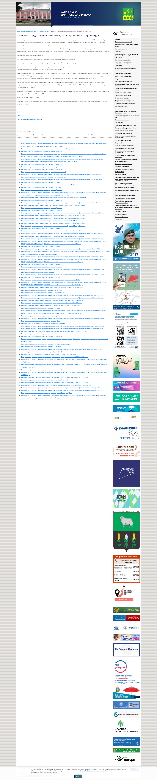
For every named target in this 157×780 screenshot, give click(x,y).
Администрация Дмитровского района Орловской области (33, 15)
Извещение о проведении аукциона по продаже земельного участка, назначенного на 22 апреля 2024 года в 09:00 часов (52, 300)
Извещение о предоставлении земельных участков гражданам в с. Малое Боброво (43, 323)
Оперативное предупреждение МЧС (125, 103)
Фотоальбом (118, 219)
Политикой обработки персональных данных (92, 771)
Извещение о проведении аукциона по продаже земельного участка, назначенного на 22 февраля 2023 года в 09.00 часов (53, 231)
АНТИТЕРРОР (119, 172)
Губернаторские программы (123, 164)
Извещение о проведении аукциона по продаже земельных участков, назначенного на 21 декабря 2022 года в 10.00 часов (53, 226)
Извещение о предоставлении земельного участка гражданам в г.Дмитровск (41, 264)
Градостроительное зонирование (124, 145)
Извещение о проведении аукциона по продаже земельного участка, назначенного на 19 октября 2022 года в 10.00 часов (53, 205)
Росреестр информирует (122, 98)
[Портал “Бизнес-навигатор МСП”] (126, 709)
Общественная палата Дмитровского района (125, 89)
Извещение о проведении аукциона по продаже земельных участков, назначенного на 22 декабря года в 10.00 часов (52, 287)
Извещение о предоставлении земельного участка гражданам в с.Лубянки (40, 167)
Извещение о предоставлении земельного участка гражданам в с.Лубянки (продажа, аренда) (45, 344)
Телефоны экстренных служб (123, 42)
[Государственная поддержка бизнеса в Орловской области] (126, 698)
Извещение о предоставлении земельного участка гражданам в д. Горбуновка (41, 210)
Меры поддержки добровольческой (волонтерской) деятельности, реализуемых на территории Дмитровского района (125, 200)
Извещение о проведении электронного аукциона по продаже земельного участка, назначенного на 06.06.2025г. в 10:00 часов (54, 357)
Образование (119, 122)
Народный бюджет (120, 174)
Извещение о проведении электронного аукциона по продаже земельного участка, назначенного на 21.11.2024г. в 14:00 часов (54, 331)
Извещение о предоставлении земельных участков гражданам (37, 272)
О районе (117, 51)
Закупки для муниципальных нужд (125, 125)
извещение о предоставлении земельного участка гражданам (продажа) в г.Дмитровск (44, 352)
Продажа (40, 31)
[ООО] (126, 734)
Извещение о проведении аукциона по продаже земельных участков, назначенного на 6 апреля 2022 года (49, 161)
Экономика (118, 65)
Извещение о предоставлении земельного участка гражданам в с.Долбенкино (41, 267)
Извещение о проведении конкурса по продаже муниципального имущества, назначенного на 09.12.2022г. (49, 220)
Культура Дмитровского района (124, 169)
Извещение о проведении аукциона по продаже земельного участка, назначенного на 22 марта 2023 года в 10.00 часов (52, 236)
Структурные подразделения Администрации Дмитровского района (126, 184)
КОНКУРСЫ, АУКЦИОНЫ (29, 31)
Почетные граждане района (123, 60)
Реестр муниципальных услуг (123, 81)
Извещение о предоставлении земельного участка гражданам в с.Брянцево (41, 187)
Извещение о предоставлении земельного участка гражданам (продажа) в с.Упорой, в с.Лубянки (46, 393)
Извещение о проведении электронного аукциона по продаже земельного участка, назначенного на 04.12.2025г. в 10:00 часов (54, 382)
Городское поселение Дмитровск (124, 148)
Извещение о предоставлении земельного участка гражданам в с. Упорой (40, 246)
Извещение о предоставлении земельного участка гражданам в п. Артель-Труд (42, 169)
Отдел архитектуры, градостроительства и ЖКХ (127, 116)
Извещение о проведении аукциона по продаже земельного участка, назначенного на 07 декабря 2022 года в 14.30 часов (53, 218)
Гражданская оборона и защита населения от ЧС (124, 151)
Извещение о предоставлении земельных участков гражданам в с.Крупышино (41, 151)
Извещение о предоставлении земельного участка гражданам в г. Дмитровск (41, 190)
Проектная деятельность (122, 166)
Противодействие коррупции (123, 133)
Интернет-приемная (121, 214)
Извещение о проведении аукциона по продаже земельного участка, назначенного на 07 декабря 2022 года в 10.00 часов (53, 215)
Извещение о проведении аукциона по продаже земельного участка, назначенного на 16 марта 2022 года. (49, 149)
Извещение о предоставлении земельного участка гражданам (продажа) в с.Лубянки (43, 370)
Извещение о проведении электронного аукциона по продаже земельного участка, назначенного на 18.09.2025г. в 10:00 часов (54, 377)
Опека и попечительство (122, 120)
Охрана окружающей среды (123, 95)
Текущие (47, 31)
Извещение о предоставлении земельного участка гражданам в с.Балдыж (40, 277)
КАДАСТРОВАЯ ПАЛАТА (123, 140)
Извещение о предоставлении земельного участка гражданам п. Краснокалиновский (43, 172)
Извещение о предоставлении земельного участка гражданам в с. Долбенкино (41, 164)
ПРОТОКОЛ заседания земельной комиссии (29, 119)
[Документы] (126, 532)
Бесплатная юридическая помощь (125, 195)
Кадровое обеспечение (121, 79)
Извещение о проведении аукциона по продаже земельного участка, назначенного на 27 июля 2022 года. (49, 185)
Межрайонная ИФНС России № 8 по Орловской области (125, 112)
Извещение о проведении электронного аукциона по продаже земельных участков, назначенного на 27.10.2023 (50, 280)
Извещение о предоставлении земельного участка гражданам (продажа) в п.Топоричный (44, 380)
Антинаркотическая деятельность (125, 187)
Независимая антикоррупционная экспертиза (125, 156)
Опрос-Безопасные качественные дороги (127, 190)
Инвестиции (118, 193)
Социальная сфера (120, 71)
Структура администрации (123, 62)
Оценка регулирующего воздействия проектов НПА (125, 136)
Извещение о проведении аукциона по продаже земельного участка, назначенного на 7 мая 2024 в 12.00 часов (50, 305)
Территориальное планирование (124, 100)
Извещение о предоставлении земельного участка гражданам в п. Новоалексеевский (43, 177)
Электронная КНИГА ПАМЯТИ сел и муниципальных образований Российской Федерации (127, 207)
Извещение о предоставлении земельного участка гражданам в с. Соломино (41, 334)
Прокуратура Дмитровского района (125, 128)
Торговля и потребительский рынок (125, 68)
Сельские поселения (121, 109)
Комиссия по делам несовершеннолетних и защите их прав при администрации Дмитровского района (127, 179)
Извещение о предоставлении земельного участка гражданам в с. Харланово (41, 200)
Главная (18, 31)
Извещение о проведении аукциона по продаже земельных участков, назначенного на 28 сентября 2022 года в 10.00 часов (53, 197)
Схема (18, 115)
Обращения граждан (121, 106)
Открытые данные (120, 211)
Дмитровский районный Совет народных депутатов (127, 85)
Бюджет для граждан (121, 49)
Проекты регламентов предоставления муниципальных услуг (126, 160)
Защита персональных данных (124, 130)
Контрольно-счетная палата (123, 92)
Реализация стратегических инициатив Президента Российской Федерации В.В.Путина (126, 55)
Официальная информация (123, 73)
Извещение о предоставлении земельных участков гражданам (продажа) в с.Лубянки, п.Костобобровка (48, 354)
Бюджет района (119, 143)
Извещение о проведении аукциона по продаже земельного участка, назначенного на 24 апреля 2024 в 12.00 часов (51, 303)
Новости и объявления (121, 217)
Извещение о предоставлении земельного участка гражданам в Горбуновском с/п (42, 292)
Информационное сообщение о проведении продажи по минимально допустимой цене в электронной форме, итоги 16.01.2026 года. (56, 385)
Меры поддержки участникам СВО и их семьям (126, 45)
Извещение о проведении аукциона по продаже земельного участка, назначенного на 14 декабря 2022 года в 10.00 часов (53, 223)
